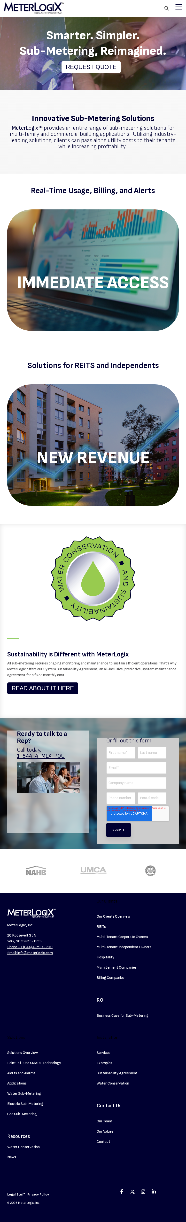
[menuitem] (101, 994)
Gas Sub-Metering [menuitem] (22, 1114)
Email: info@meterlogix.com (30, 953)
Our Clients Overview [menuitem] (113, 916)
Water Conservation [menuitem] (23, 1147)
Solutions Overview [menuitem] (22, 1052)
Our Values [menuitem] (105, 1131)
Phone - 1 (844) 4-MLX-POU (30, 947)
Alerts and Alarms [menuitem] (21, 1073)
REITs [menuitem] (101, 926)
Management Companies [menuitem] (117, 967)
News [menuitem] (11, 1157)
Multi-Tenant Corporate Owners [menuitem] (122, 937)
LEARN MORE (93, 292)
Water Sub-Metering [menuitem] (24, 1093)
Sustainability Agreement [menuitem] (117, 1073)
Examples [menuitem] (104, 1063)
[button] (178, 6)
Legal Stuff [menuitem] (16, 1194)
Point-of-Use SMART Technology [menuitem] (34, 1063)
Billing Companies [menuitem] (110, 977)
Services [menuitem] (103, 1052)
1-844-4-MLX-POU (41, 756)
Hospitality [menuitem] (105, 957)
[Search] (166, 8)
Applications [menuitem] (17, 1083)
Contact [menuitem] (103, 1141)
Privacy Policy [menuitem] (38, 1194)
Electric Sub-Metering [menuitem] (25, 1104)
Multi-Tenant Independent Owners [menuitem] (124, 947)
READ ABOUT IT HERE (43, 688)
